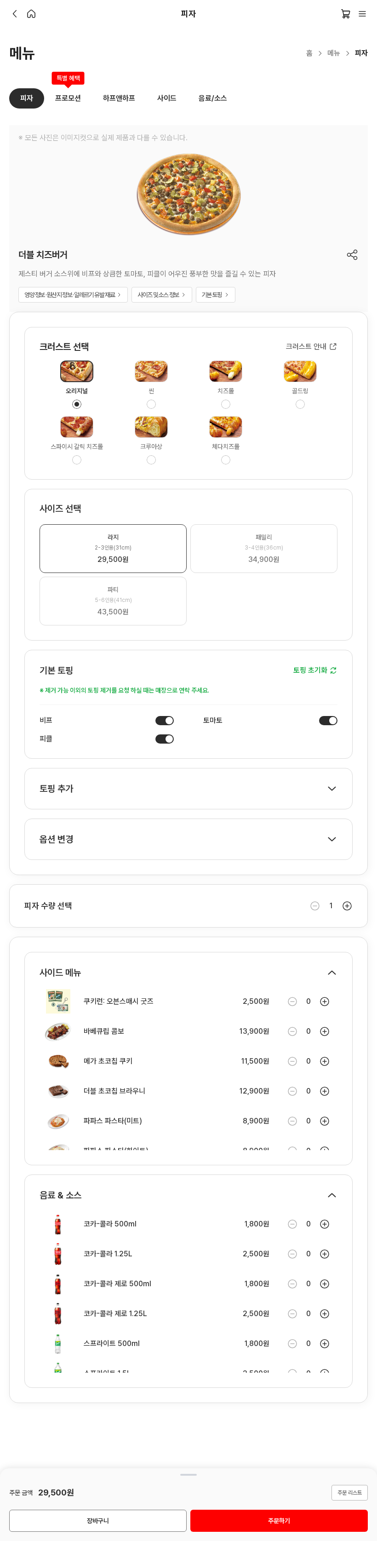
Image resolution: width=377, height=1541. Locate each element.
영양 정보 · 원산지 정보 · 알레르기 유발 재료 (69, 294)
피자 (26, 98)
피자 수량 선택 (48, 906)
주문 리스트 (349, 1492)
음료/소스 (213, 98)
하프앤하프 (119, 98)
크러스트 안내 (306, 346)
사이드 (167, 98)
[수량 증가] (347, 905)
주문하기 (279, 1520)
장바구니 (98, 1520)
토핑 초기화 (310, 670)
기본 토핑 (212, 294)
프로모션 (68, 95)
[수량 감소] (314, 905)
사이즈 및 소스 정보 (158, 294)
